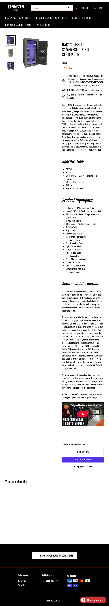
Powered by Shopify (53, 600)
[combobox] (52, 8)
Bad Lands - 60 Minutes (18, 17)
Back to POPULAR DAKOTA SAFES (56, 555)
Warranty (21, 584)
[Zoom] (35, 52)
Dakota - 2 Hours (81, 17)
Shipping (65, 444)
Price (64, 62)
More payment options (83, 466)
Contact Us (22, 580)
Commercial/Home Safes (18, 24)
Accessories (44, 24)
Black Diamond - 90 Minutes (51, 17)
